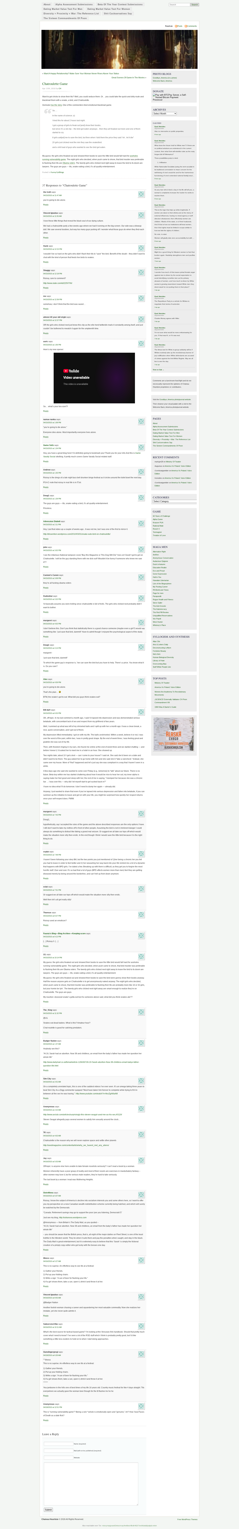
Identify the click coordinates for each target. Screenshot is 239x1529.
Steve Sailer (157, 603)
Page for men (158, 593)
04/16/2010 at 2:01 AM (52, 1082)
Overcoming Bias (159, 664)
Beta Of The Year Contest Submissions (120, 4)
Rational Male (158, 526)
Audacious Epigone (160, 561)
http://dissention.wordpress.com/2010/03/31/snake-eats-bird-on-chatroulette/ (76, 534)
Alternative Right (159, 552)
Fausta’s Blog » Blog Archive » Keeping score (64, 933)
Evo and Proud (159, 571)
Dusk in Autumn (159, 564)
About (47, 4)
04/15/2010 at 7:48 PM (52, 855)
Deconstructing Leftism (162, 648)
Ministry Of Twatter (173, 462)
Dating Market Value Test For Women (108, 9)
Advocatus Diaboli (51, 521)
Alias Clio (156, 641)
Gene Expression (160, 574)
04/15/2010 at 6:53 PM (52, 713)
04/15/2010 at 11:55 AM (52, 216)
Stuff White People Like (162, 667)
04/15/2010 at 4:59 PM (52, 682)
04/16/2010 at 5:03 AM (52, 1162)
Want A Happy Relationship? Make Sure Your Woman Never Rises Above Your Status (81, 73)
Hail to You (157, 577)
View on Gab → (158, 370)
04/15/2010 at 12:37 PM (52, 320)
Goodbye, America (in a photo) (165, 78)
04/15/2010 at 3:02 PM (52, 550)
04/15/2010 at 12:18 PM (52, 274)
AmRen (156, 555)
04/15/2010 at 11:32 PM (52, 1013)
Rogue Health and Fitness (163, 599)
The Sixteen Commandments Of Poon (65, 18)
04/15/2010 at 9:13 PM (52, 937)
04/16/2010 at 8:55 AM (52, 1298)
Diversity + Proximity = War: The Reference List (71, 13)
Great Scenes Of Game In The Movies (128, 77)
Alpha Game (158, 519)
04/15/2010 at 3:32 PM (52, 599)
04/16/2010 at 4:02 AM (52, 1136)
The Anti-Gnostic (159, 606)
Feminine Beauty (159, 651)
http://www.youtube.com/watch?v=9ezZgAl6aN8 (97, 1094)
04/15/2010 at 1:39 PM (52, 499)
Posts (179, 26)
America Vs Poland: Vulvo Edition (178, 466)
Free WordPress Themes (187, 1519)
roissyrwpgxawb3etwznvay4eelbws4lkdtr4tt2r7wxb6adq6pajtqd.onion (129, 1526)
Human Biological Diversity (163, 657)
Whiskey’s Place (159, 625)
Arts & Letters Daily (160, 644)
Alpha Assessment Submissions (74, 4)
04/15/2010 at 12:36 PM (52, 299)
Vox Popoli (157, 619)
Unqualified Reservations (163, 616)
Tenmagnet (157, 532)
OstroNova (48, 1193)
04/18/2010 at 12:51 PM (52, 1407)
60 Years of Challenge (161, 516)
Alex (45, 679)
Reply (45, 205)
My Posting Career (160, 587)
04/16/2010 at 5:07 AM (52, 1196)
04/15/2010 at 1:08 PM (52, 422)
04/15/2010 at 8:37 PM (52, 916)
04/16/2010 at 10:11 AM (52, 1327)
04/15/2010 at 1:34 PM (52, 448)
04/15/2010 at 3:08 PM (52, 578)
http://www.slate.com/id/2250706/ (57, 283)
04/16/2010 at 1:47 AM (52, 1044)
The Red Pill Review (161, 612)
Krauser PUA (158, 523)
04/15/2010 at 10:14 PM (52, 958)
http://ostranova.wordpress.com (72, 1217)
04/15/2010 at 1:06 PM (52, 345)
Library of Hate (159, 661)
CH (60, 89)
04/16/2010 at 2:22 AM (52, 1110)
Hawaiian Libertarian (161, 580)
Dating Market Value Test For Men (63, 9)
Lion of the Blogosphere (162, 584)
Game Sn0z (48, 445)
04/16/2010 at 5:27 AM (52, 1261)
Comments (192, 26)
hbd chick (156, 654)
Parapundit (157, 596)
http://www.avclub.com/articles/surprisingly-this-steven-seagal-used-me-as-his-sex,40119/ (82, 1114)
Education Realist (159, 568)
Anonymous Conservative (163, 558)
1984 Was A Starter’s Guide (165, 707)
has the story (56, 105)
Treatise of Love (159, 535)
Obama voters (69, 163)
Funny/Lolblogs (57, 172)
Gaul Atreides (159, 126)
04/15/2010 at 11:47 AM (52, 195)
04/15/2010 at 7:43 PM (52, 815)
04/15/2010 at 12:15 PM (52, 249)
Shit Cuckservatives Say (118, 13)
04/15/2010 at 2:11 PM (52, 524)
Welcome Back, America (162, 81)
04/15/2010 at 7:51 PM (52, 890)
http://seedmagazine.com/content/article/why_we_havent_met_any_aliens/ (76, 1145)
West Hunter (158, 622)
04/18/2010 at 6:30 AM (52, 1355)
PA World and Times (161, 590)
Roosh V (156, 529)
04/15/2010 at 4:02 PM (52, 624)
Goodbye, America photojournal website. (175, 399)
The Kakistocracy (160, 609)
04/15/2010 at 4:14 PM (52, 648)
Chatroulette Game (55, 83)
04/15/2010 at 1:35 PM (52, 473)
